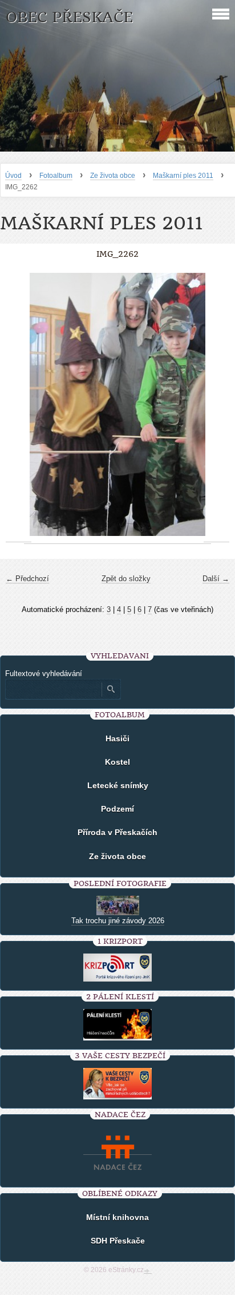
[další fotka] (216, 404)
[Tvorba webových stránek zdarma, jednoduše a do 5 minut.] (148, 1271)
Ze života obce (112, 176)
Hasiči (117, 738)
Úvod (13, 176)
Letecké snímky (117, 785)
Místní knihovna (117, 1217)
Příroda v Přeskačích (117, 832)
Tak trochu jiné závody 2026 (117, 920)
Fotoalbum (55, 176)
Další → (215, 578)
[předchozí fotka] (18, 404)
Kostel (117, 761)
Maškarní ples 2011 (183, 176)
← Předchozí (27, 578)
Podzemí (117, 808)
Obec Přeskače (69, 17)
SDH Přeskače (118, 1240)
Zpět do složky (126, 578)
